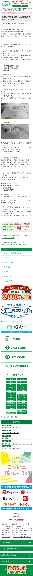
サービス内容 (6, 528)
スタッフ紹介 (18, 532)
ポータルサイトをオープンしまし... (12, 427)
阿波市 (22, 384)
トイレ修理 (16, 528)
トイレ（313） (8, 257)
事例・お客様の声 (25, 530)
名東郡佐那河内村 (10, 393)
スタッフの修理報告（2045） (13, 253)
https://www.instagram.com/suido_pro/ (13, 244)
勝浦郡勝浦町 (11, 390)
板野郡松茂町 (22, 403)
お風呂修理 (5, 530)
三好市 (22, 387)
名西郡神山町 (11, 397)
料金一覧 (14, 530)
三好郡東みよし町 (21, 412)
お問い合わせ (24, 534)
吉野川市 (10, 384)
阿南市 (22, 382)
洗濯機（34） (8, 276)
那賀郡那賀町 (22, 397)
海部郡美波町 (22, 400)
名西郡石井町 (22, 395)
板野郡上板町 (22, 408)
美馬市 (11, 387)
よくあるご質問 (6, 532)
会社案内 (14, 534)
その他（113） (8, 281)
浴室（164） (8, 267)
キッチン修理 (26, 528)
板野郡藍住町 (22, 405)
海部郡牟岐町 (11, 400)
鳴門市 (22, 379)
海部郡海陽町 (11, 403)
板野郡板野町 (11, 408)
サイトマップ (6, 537)
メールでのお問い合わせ (20, 5)
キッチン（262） (9, 262)
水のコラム (5, 534)
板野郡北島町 (11, 405)
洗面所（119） (8, 271)
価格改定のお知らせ (8, 438)
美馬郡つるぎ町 (10, 413)
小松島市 (10, 382)
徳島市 (11, 379)
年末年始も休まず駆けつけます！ (12, 443)
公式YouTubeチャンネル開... (10, 433)
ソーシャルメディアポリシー (22, 537)
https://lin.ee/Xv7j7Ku (8, 238)
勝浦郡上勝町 (22, 390)
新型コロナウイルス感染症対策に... (12, 448)
